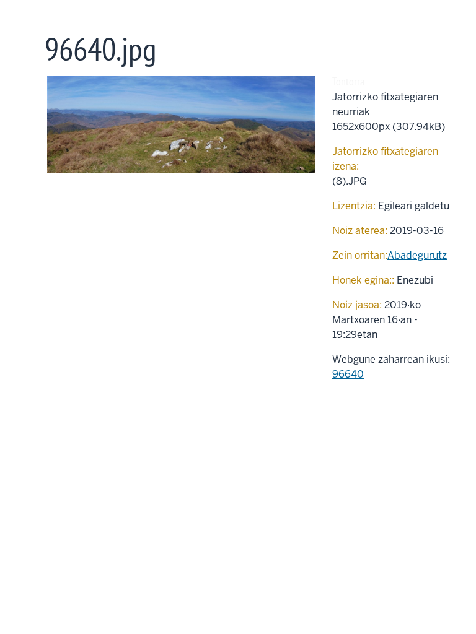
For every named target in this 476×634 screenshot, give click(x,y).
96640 (348, 374)
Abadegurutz (417, 255)
